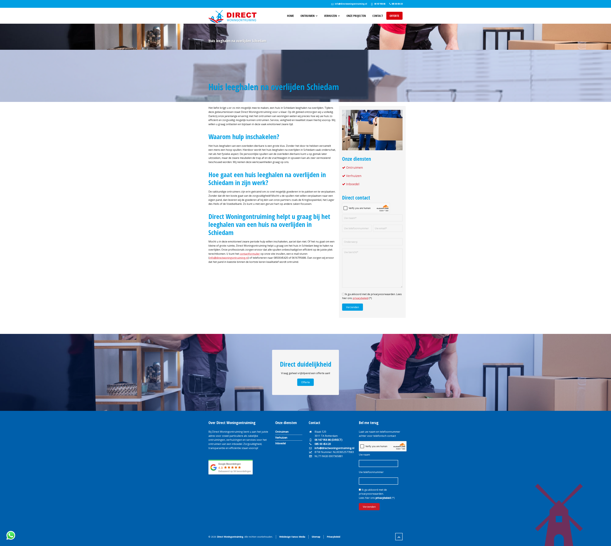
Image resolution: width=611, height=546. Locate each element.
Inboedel (352, 184)
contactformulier (250, 254)
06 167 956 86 (379, 3)
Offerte (305, 382)
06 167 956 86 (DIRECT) (328, 440)
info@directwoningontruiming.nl (351, 3)
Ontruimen (354, 167)
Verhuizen (354, 176)
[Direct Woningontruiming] (232, 16)
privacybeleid (360, 298)
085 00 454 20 (323, 444)
